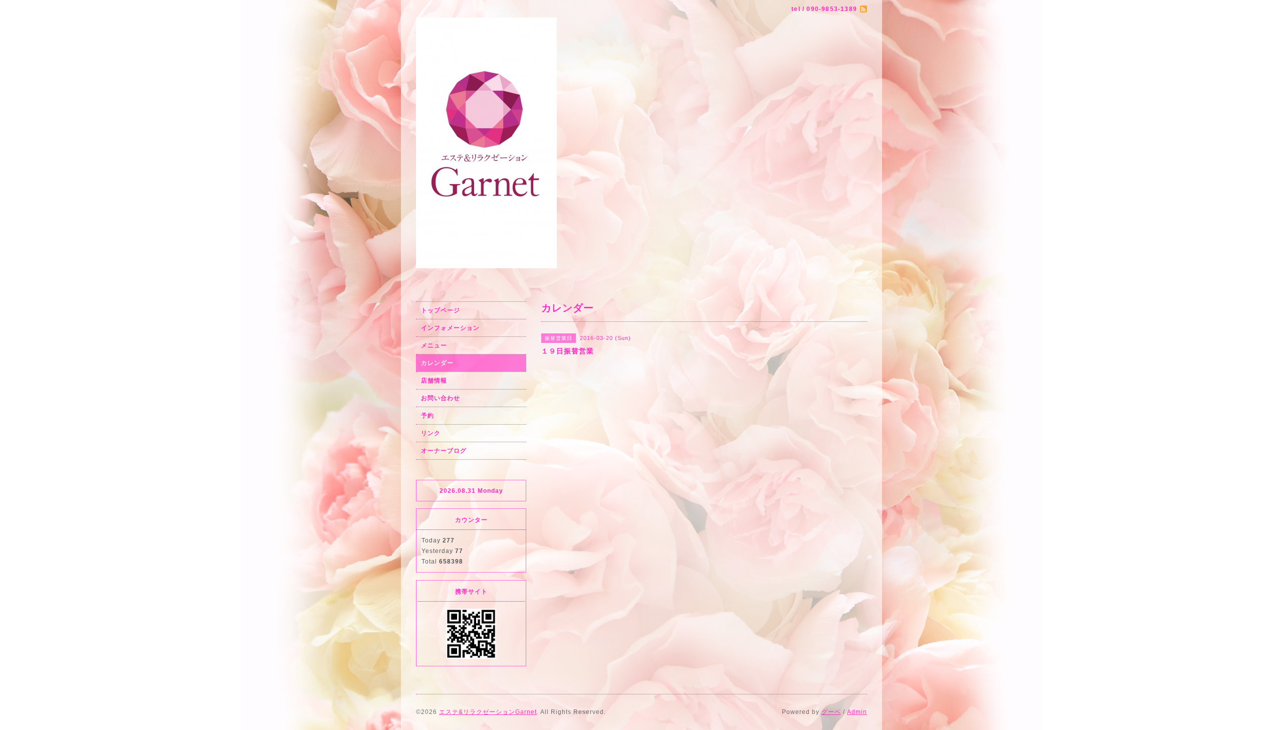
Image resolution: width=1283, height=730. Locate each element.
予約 (427, 415)
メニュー (434, 345)
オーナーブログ (444, 450)
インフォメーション (450, 327)
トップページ (440, 310)
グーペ (831, 711)
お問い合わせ (440, 398)
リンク (431, 433)
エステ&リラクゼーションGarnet (488, 711)
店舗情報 (434, 380)
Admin (857, 711)
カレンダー (437, 363)
